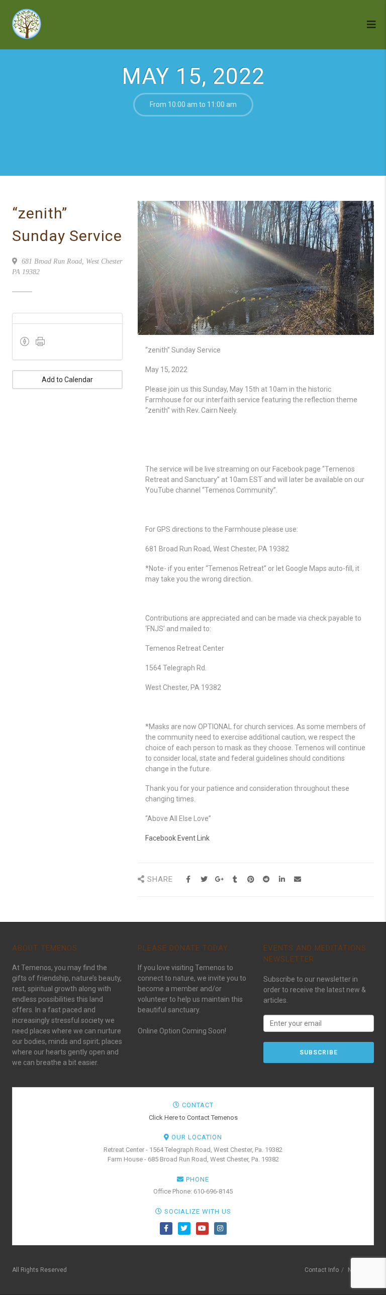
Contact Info (322, 1269)
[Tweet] (204, 879)
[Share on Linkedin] (281, 879)
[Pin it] (250, 879)
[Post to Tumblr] (235, 879)
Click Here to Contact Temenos (193, 1117)
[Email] (297, 879)
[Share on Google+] (219, 879)
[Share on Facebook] (188, 879)
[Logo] (60, 24)
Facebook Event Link (177, 838)
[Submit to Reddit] (266, 879)
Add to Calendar (67, 380)
